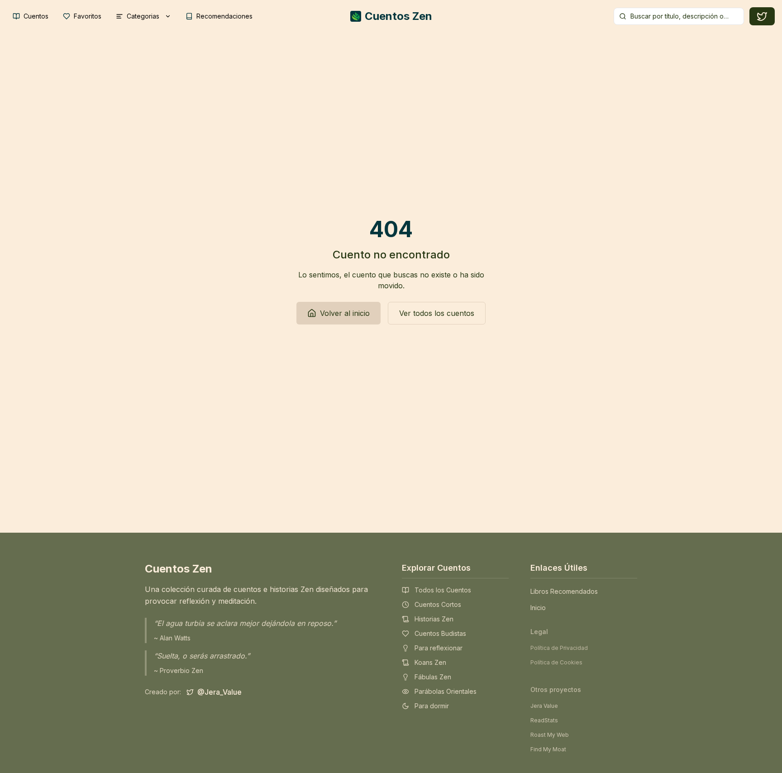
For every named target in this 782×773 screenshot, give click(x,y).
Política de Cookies (556, 662)
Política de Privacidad (559, 647)
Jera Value (544, 705)
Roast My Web (549, 734)
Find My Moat (548, 749)
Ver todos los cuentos (436, 313)
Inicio (538, 607)
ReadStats (544, 720)
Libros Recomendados (564, 591)
